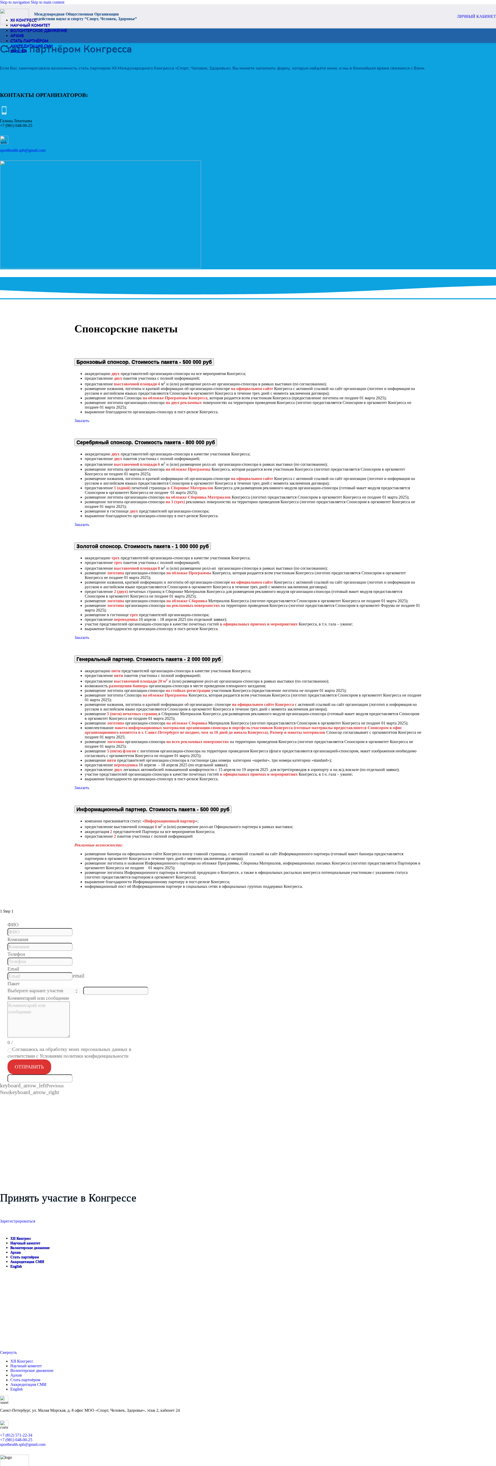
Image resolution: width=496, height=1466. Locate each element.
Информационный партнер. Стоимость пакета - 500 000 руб (152, 809)
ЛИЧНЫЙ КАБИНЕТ (476, 16)
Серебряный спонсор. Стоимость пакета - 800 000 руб (145, 442)
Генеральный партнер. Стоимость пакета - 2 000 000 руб (148, 659)
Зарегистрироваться (17, 1221)
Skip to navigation (15, 2)
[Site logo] (14, 23)
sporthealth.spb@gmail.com (22, 150)
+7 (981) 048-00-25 (16, 1440)
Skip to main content (47, 2)
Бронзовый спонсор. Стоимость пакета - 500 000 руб (144, 362)
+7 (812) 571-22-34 (16, 1435)
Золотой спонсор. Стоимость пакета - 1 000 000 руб (142, 546)
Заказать (81, 420)
